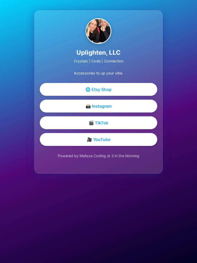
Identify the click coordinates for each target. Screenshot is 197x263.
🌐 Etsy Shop (98, 89)
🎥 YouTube (98, 139)
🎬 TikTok (98, 122)
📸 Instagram (99, 106)
